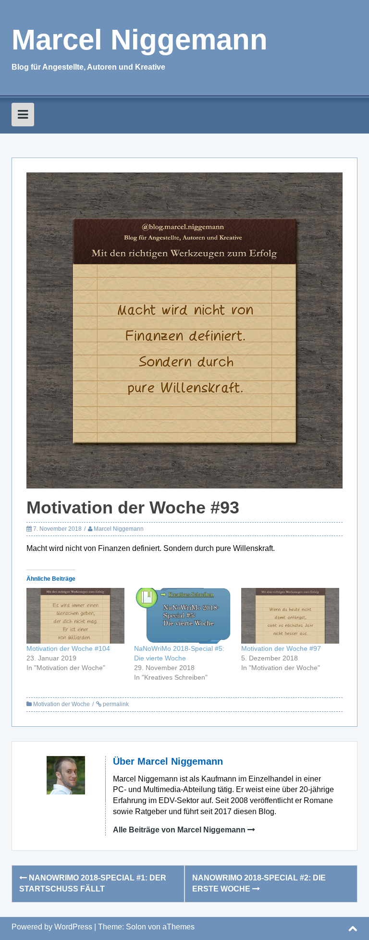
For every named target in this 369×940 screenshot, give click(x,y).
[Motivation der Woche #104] (75, 616)
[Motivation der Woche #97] (290, 616)
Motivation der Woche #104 (68, 648)
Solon (136, 927)
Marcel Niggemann (140, 40)
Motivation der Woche (61, 704)
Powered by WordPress (52, 927)
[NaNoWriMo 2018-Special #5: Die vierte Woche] (183, 616)
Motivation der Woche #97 (281, 648)
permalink (115, 704)
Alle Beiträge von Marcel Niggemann (179, 830)
